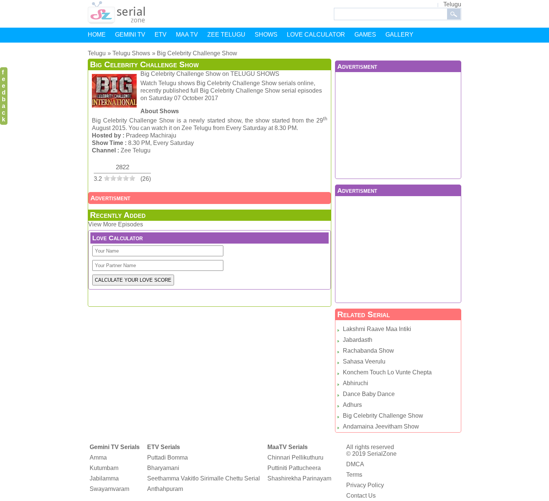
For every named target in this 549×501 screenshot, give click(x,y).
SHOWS (266, 34)
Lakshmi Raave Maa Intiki (377, 329)
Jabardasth (357, 340)
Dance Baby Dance (369, 394)
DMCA (355, 464)
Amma (98, 457)
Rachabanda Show (368, 350)
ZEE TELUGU (226, 34)
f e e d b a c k (4, 96)
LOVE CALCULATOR (316, 34)
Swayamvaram (109, 489)
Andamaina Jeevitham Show (381, 426)
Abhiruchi (355, 383)
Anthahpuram (165, 489)
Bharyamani (163, 468)
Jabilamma (104, 478)
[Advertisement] (398, 124)
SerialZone (382, 454)
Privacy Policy (365, 485)
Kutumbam (104, 468)
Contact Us (361, 495)
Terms (354, 474)
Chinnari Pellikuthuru (295, 457)
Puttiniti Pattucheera (294, 468)
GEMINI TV (130, 34)
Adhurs (352, 405)
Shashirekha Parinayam (299, 478)
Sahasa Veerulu (364, 361)
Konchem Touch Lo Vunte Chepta (387, 372)
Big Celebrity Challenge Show (383, 415)
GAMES (365, 34)
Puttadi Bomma (167, 457)
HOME (97, 34)
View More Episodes (115, 224)
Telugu (452, 4)
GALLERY (399, 34)
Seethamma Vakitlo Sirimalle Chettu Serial (203, 478)
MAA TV (187, 34)
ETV (161, 34)
